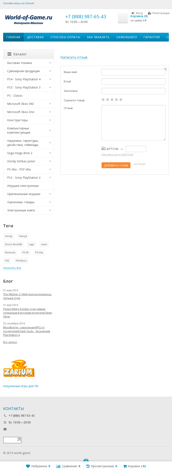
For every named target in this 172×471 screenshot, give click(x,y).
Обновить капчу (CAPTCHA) (117, 154)
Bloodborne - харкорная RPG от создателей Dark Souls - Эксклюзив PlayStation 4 (26, 331)
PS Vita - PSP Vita (19, 169)
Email (67, 81)
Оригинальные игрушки (23, 194)
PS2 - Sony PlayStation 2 (23, 178)
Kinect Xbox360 (13, 244)
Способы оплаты (65, 37)
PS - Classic (15, 96)
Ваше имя (70, 72)
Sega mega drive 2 (19, 153)
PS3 (7, 260)
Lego (31, 244)
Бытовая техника (19, 63)
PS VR (25, 252)
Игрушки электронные (23, 186)
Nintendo (10, 252)
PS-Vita (39, 252)
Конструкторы (17, 120)
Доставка (35, 37)
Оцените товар (74, 100)
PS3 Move (21, 260)
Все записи (10, 342)
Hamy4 (23, 236)
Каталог (20, 54)
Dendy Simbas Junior (21, 161)
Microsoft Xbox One (20, 112)
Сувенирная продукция (23, 71)
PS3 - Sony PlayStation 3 (23, 87)
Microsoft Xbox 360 (20, 104)
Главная (13, 37)
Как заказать (98, 37)
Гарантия (151, 37)
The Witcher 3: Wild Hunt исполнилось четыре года (27, 296)
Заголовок (71, 91)
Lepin (44, 244)
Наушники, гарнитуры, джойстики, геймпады (23, 143)
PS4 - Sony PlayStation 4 (23, 79)
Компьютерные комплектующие (18, 130)
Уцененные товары (20, 202)
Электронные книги (21, 210)
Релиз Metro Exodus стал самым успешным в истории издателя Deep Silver (27, 312)
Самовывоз (126, 37)
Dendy (8, 236)
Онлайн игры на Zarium (18, 3)
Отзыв (68, 108)
